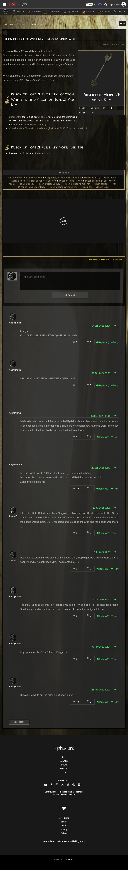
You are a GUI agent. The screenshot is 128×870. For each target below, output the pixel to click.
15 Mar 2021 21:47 (100, 599)
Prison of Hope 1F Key (70, 180)
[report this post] (115, 325)
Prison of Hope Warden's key (63, 186)
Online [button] (89, 11)
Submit (71, 295)
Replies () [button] (103, 342)
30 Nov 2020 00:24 (100, 646)
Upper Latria (15, 116)
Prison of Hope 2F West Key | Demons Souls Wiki (39, 39)
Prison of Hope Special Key (31, 186)
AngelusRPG (15, 464)
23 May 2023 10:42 (100, 415)
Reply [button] (115, 342)
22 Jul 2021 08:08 (101, 507)
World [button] (104, 11)
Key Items (32, 24)
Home (64, 757)
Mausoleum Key (92, 177)
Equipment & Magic (9, 24)
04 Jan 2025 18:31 (101, 325)
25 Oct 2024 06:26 (101, 373)
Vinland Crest (102, 186)
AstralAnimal (15, 412)
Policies (64, 833)
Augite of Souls (15, 177)
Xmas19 (13, 516)
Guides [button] (120, 11)
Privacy (64, 829)
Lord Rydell (23, 153)
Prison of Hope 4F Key (105, 183)
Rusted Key (86, 186)
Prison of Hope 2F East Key (99, 180)
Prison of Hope (103, 107)
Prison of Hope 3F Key (49, 183)
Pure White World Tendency (32, 124)
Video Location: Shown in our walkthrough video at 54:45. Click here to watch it (48, 128)
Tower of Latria (42, 153)
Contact (64, 772)
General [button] (35, 11)
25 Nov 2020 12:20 (100, 689)
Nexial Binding (18, 180)
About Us (64, 769)
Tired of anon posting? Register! (105, 259)
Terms (64, 825)
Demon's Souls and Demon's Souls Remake (27, 55)
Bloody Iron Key (34, 177)
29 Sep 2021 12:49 (100, 467)
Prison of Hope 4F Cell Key (77, 183)
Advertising (64, 818)
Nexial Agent (110, 177)
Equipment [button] (72, 11)
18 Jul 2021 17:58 (101, 552)
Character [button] (53, 11)
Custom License (67, 795)
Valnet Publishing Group (74, 841)
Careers (64, 822)
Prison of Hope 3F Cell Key (20, 183)
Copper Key (51, 177)
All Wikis (64, 761)
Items (22, 24)
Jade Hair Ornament (71, 177)
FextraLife (47, 841)
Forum (64, 765)
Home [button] (19, 11)
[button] (90, 4)
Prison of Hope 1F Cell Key (42, 180)
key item (45, 51)
